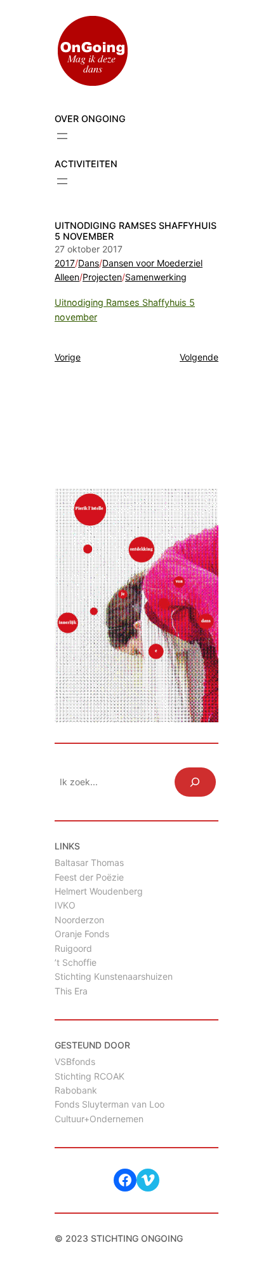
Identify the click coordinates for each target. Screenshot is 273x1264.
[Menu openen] (62, 136)
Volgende (199, 357)
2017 (65, 263)
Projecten (102, 276)
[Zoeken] (195, 782)
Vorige (68, 357)
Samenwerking (156, 276)
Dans (88, 263)
